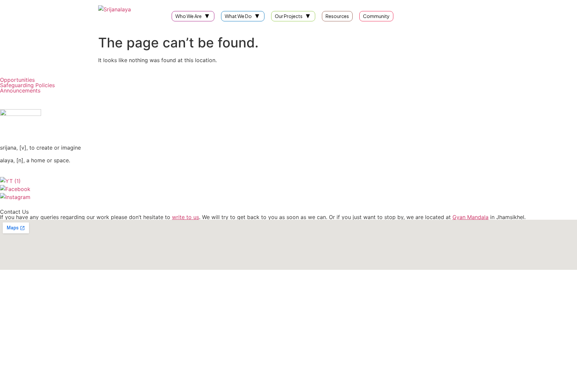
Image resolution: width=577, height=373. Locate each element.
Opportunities (17, 79)
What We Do (238, 16)
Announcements (20, 90)
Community (376, 16)
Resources (337, 16)
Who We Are (188, 16)
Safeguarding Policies (27, 85)
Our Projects (289, 16)
